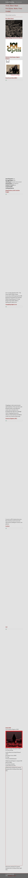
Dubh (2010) (8, 727)
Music (16, 6)
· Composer (14, 2)
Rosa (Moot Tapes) (10, 18)
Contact (8, 11)
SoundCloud (10, 875)
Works (16, 8)
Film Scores (9, 8)
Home (7, 6)
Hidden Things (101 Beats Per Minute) (14, 38)
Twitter (14, 875)
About (12, 6)
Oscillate (8, 526)
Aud (6, 627)
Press (20, 8)
